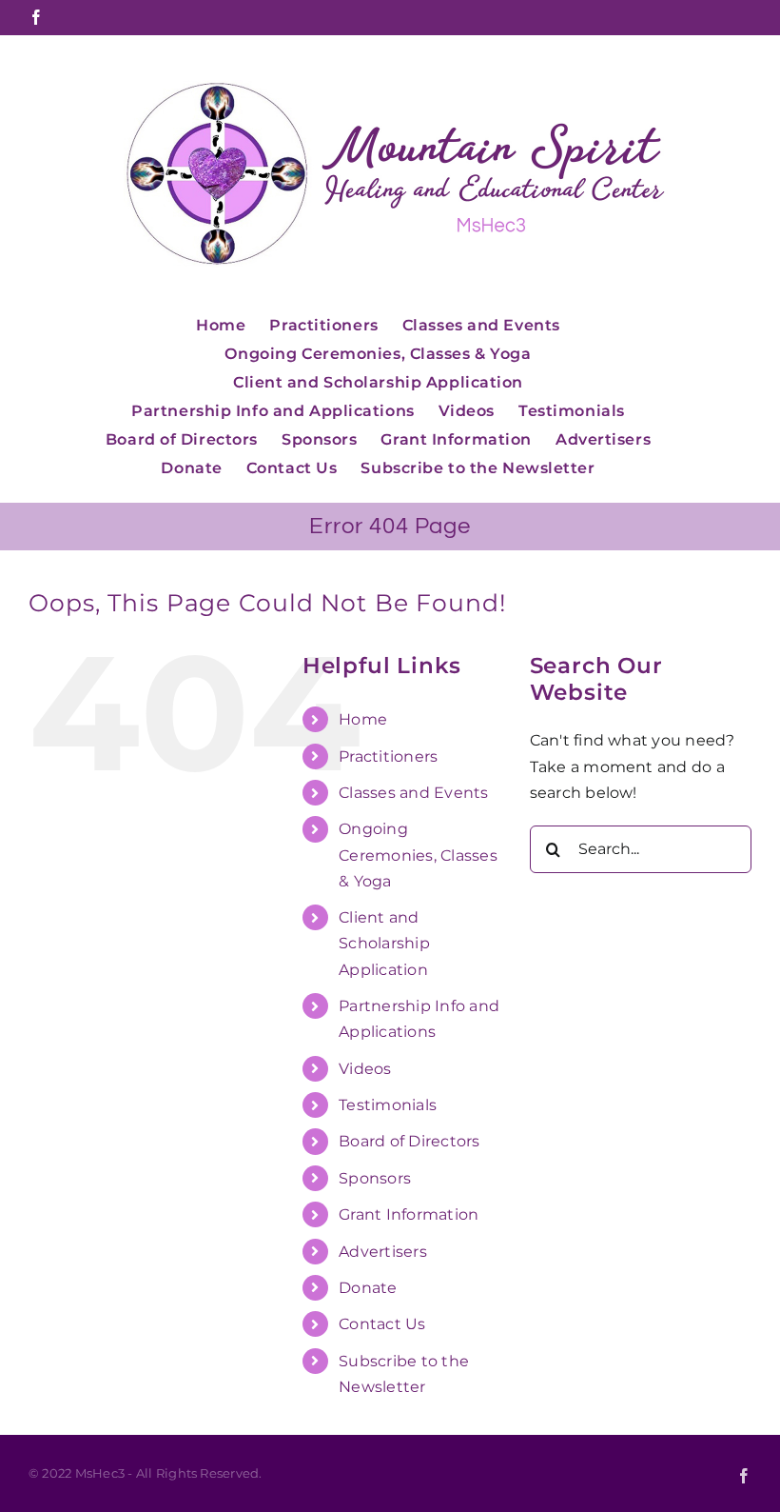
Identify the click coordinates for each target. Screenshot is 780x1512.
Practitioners (388, 756)
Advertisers (383, 1252)
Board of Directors (409, 1141)
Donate (368, 1288)
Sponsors (375, 1178)
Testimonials (388, 1105)
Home (363, 719)
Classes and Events (413, 793)
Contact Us (382, 1324)
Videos (365, 1069)
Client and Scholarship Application (384, 943)
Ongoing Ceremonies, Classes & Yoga (418, 854)
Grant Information (408, 1214)
